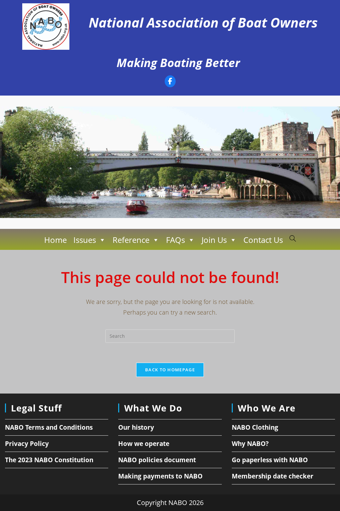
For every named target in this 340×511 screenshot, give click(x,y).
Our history (136, 427)
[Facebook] (170, 82)
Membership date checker (272, 476)
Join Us (214, 239)
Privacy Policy (27, 443)
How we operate (143, 443)
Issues (84, 239)
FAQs (175, 239)
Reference (131, 239)
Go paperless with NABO (270, 460)
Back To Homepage (170, 370)
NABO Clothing (255, 427)
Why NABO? (250, 443)
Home (55, 239)
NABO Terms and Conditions (49, 427)
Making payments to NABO (160, 476)
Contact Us (263, 239)
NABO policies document (157, 460)
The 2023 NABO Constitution (49, 460)
